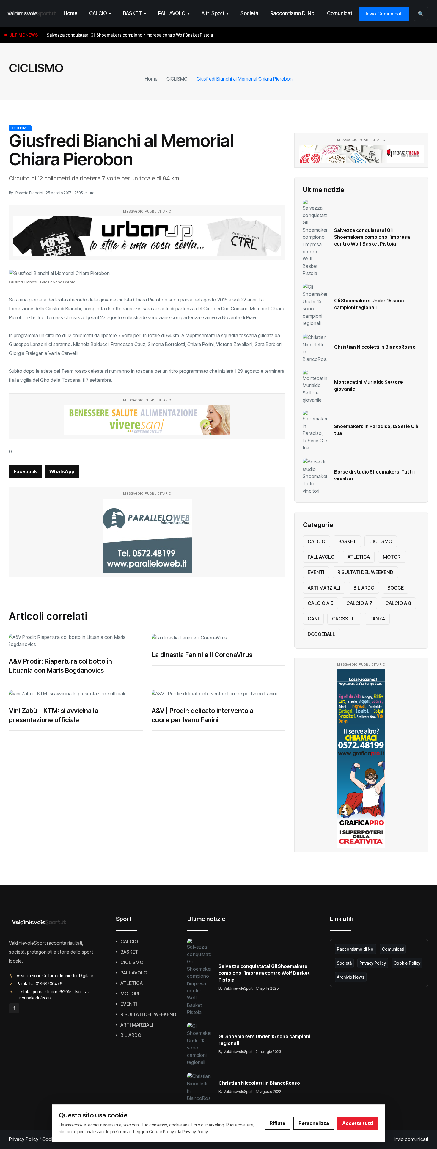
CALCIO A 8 (398, 603)
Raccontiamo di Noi (292, 13)
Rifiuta (277, 1123)
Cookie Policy (407, 963)
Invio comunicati (411, 1139)
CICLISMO (177, 79)
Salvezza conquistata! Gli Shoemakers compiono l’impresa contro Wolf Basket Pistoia (372, 237)
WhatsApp (61, 471)
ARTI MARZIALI (324, 588)
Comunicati (340, 13)
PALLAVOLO (172, 13)
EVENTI (316, 572)
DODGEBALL (321, 634)
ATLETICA (359, 557)
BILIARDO (363, 588)
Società (249, 13)
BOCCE (395, 588)
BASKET (132, 13)
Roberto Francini (29, 192)
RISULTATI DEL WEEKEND (365, 572)
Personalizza (313, 1123)
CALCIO (98, 13)
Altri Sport (213, 13)
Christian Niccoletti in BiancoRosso (375, 347)
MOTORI (392, 557)
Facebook (25, 471)
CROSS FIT (344, 619)
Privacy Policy (372, 963)
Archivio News (350, 977)
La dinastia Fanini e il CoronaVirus (202, 654)
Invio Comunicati (384, 14)
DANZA (377, 619)
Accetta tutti (357, 1123)
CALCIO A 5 (320, 603)
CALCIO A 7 (359, 603)
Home (70, 13)
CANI (313, 619)
